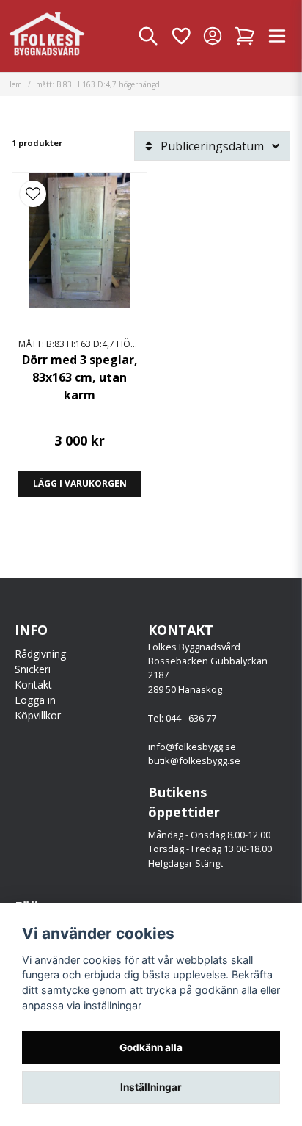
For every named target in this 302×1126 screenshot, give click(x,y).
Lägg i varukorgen (80, 483)
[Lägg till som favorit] (180, 36)
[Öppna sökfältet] (148, 36)
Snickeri (33, 669)
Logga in (35, 700)
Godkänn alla (151, 1047)
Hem (14, 84)
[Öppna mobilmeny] (277, 36)
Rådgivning (40, 654)
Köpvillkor (38, 715)
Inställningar (151, 1087)
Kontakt (33, 684)
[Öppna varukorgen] (245, 36)
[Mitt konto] (212, 36)
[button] (33, 194)
